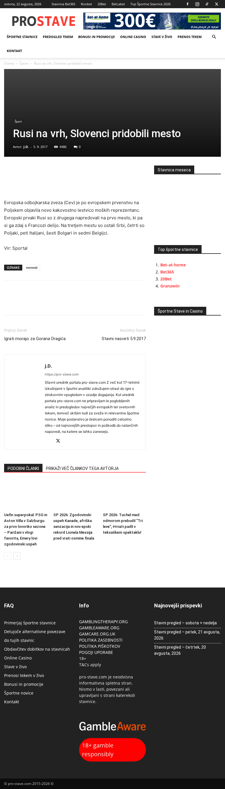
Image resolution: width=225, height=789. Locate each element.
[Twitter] (216, 4)
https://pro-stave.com (62, 374)
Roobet (86, 4)
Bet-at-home (173, 265)
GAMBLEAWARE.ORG (99, 627)
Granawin (170, 286)
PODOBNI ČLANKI (23, 468)
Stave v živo (161, 37)
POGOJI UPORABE (96, 652)
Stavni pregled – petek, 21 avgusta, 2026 (187, 635)
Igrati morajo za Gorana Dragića (35, 338)
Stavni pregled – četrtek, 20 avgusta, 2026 (180, 650)
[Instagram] (197, 4)
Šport (24, 63)
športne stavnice (22, 37)
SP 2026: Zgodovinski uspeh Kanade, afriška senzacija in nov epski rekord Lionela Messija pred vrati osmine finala (73, 526)
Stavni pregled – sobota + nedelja (185, 623)
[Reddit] (49, 441)
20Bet (102, 4)
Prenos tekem (190, 37)
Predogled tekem (58, 37)
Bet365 (167, 272)
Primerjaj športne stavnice (30, 623)
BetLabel (118, 4)
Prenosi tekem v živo (24, 675)
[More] (51, 171)
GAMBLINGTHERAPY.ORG (103, 621)
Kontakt (14, 51)
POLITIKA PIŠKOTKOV (99, 646)
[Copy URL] (37, 171)
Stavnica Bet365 (63, 4)
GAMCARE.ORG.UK (97, 634)
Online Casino (133, 37)
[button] (214, 37)
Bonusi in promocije (96, 37)
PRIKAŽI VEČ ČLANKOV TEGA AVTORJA (82, 468)
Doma (9, 63)
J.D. (26, 146)
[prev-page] (7, 555)
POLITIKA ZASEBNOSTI (100, 640)
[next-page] (17, 555)
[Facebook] (187, 4)
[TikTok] (206, 4)
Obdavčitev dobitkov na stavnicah (37, 649)
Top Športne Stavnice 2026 (150, 4)
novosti (32, 267)
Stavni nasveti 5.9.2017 (124, 338)
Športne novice (18, 693)
